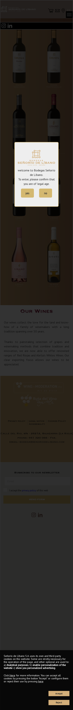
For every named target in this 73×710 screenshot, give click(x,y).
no (45, 193)
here (40, 681)
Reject (59, 702)
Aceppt (59, 693)
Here (12, 675)
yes (27, 193)
